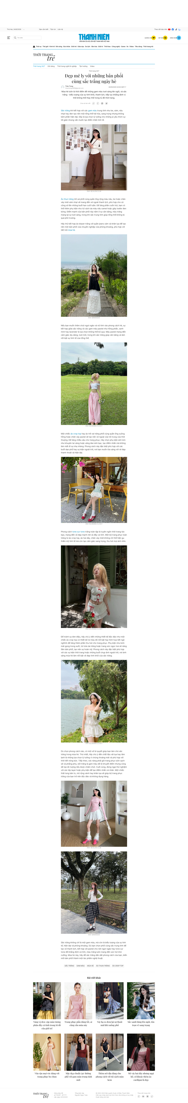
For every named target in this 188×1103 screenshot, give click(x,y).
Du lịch (87, 46)
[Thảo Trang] (62, 87)
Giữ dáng (51, 66)
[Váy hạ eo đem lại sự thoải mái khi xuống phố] (110, 1000)
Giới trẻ (73, 46)
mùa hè (71, 230)
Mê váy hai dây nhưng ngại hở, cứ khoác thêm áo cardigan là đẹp (141, 1076)
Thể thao (107, 46)
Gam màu (81, 966)
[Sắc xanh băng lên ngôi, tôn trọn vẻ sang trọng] (141, 1000)
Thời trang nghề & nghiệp (67, 66)
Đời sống (59, 46)
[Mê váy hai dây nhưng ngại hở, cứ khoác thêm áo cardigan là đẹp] (141, 1052)
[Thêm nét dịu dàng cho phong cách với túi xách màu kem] (110, 1052)
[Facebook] (172, 29)
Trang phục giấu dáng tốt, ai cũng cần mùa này (78, 1023)
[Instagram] (147, 1096)
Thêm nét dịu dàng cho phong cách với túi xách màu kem (110, 1076)
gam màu (92, 110)
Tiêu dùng (138, 46)
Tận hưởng (83, 66)
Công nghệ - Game (118, 46)
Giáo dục (81, 46)
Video (131, 46)
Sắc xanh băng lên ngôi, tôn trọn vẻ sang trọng (141, 1023)
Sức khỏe (66, 46)
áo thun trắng (103, 966)
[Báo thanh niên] (94, 37)
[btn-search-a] (15, 37)
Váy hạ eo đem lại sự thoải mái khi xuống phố (109, 1023)
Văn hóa (94, 46)
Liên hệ (60, 29)
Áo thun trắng (67, 199)
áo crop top (76, 434)
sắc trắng (69, 966)
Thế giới (45, 46)
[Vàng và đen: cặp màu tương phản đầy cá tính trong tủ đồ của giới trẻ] (47, 1000)
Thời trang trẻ (148, 46)
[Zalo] (179, 29)
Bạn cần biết (43, 29)
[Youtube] (169, 29)
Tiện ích (53, 29)
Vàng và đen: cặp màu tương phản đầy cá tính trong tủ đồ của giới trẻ (47, 1025)
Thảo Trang (69, 86)
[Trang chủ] (34, 46)
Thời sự (39, 46)
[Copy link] (93, 103)
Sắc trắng (65, 110)
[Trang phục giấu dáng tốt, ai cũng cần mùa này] (78, 1000)
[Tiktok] (176, 29)
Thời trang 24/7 (39, 66)
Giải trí (100, 46)
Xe (127, 46)
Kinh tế (52, 46)
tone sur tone (78, 532)
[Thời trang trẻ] (45, 57)
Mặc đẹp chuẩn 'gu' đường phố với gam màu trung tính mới (78, 1076)
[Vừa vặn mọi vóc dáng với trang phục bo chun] (47, 1052)
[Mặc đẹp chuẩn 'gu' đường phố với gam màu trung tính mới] (78, 1052)
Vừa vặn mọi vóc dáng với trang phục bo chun (47, 1075)
